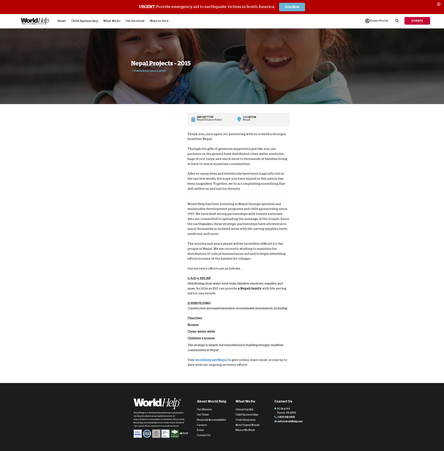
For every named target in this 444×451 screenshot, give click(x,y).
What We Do (111, 21)
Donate (417, 21)
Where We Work (245, 430)
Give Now (292, 6)
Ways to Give (159, 21)
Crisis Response (246, 420)
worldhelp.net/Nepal (211, 359)
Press (200, 430)
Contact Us (204, 435)
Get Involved (135, 21)
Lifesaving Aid (244, 409)
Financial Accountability (211, 420)
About (61, 21)
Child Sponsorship (84, 21)
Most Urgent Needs (248, 425)
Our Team (203, 414)
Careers (202, 425)
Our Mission (204, 409)
